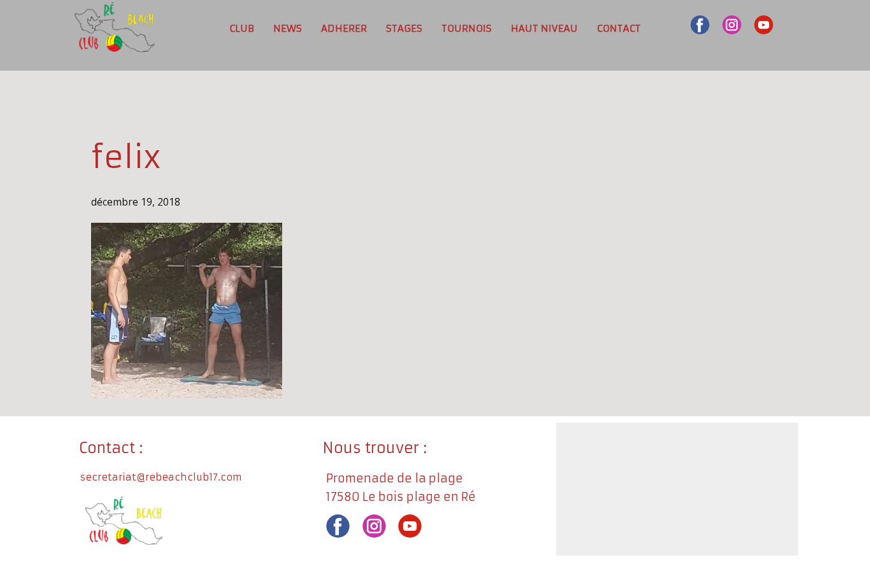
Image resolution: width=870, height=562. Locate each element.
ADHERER (344, 28)
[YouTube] (763, 24)
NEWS (287, 28)
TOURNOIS (466, 28)
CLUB (241, 28)
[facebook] (700, 24)
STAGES (404, 28)
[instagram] (731, 24)
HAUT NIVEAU (544, 28)
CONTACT (619, 28)
